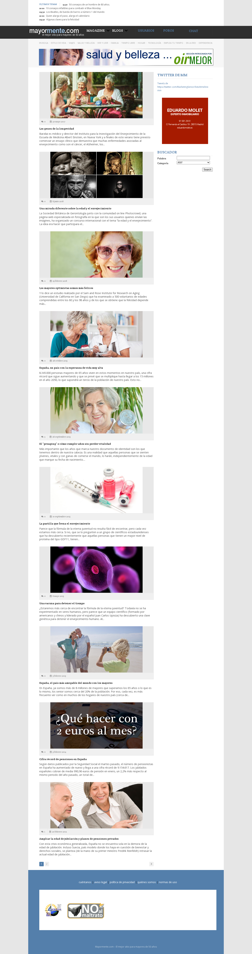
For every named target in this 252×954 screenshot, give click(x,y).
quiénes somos (147, 882)
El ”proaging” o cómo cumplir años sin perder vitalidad (75, 443)
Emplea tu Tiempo (173, 42)
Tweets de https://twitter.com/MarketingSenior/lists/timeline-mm (183, 87)
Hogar (141, 42)
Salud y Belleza (86, 42)
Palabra (161, 158)
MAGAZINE (96, 30)
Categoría (162, 163)
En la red (191, 42)
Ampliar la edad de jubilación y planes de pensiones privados (79, 838)
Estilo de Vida (58, 42)
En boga (43, 42)
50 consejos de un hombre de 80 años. (89, 4)
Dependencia (205, 42)
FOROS (168, 30)
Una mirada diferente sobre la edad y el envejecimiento (75, 208)
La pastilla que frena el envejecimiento (64, 523)
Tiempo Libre (128, 42)
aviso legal (100, 882)
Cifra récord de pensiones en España (63, 759)
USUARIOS (146, 30)
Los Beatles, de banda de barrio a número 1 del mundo (75, 12)
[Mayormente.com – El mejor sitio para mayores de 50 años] (56, 31)
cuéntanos (85, 882)
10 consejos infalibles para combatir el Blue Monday (73, 8)
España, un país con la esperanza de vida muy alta (71, 367)
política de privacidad (122, 882)
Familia (115, 42)
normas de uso (168, 882)
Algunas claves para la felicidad (62, 19)
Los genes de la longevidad (56, 128)
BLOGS (117, 30)
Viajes (72, 42)
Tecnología (154, 42)
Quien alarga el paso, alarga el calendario (68, 15)
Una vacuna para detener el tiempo (61, 603)
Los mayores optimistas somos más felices (66, 288)
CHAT (193, 31)
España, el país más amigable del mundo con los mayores (76, 683)
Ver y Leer (102, 42)
